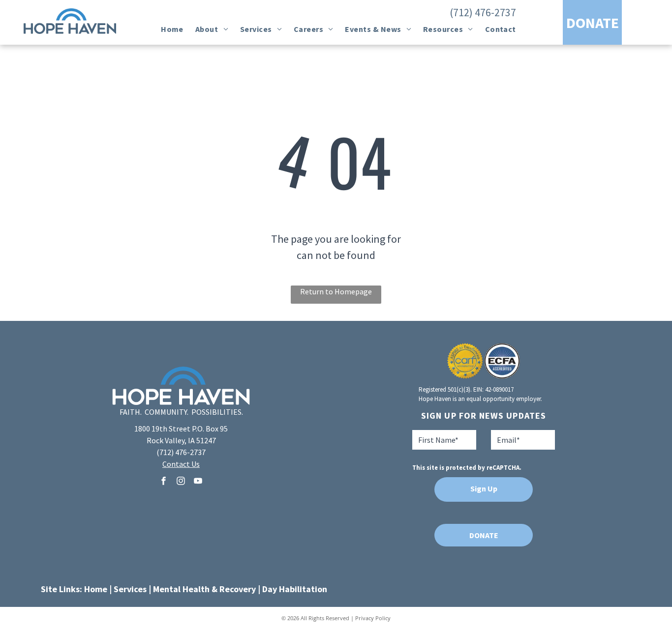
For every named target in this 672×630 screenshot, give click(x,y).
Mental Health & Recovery (204, 589)
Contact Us (181, 464)
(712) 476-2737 (483, 12)
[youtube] (198, 482)
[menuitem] (172, 29)
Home (95, 589)
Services (130, 589)
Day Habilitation (294, 589)
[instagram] (181, 482)
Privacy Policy (373, 618)
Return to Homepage (336, 291)
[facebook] (163, 482)
